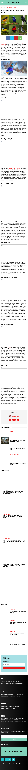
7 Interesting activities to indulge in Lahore (18, 464)
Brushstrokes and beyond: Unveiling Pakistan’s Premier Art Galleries (18, 433)
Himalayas (22, 43)
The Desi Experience (14, 454)
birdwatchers (9, 226)
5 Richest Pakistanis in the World (8, 708)
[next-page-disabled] (4, 651)
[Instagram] (13, 420)
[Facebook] (8, 38)
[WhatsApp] (20, 38)
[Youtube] (18, 420)
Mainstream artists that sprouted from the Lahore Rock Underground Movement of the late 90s (13, 719)
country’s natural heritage (14, 51)
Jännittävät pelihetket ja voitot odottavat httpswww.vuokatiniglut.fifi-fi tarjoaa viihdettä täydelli (13, 492)
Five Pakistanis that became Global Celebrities (10, 712)
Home (2, 7)
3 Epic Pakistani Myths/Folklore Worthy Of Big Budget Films (17, 456)
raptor (9, 347)
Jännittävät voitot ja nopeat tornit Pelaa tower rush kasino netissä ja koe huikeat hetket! (13, 517)
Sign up (14, 667)
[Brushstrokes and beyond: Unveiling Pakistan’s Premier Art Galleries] (5, 433)
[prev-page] (2, 651)
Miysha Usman (15, 416)
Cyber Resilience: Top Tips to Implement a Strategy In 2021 (13, 696)
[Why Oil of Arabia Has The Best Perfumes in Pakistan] (5, 611)
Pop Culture (12, 620)
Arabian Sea (3, 44)
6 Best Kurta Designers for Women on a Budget (11, 681)
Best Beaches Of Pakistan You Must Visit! (17, 449)
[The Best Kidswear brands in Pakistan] (5, 644)
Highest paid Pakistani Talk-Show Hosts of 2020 (11, 710)
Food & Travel (8, 7)
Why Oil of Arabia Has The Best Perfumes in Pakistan (18, 612)
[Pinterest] (16, 38)
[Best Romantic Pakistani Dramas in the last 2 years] (5, 622)
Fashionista (12, 609)
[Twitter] (12, 38)
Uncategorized (6, 514)
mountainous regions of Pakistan (14, 168)
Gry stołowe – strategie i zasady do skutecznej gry (12, 683)
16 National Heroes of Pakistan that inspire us (10, 706)
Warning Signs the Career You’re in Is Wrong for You (12, 694)
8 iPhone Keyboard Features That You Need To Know (12, 698)
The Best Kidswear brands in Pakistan (17, 644)
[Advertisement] (14, 586)
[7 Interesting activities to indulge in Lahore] (5, 464)
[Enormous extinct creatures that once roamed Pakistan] (5, 440)
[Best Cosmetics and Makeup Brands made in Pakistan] (5, 633)
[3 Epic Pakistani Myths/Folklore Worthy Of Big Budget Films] (5, 456)
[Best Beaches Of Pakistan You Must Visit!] (5, 448)
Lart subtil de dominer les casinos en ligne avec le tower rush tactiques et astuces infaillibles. (14, 565)
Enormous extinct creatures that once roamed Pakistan (17, 441)
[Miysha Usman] (10, 416)
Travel (15, 7)
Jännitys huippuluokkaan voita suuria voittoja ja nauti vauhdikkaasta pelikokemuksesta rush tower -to (14, 541)
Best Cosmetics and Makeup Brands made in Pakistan (17, 633)
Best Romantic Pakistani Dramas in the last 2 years (18, 622)
